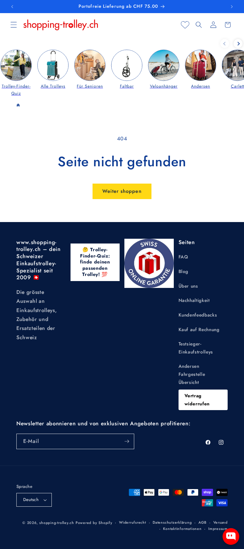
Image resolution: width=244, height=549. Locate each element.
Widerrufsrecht (132, 522)
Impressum (218, 528)
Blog (184, 271)
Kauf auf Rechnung (199, 329)
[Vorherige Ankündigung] (12, 6)
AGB (202, 522)
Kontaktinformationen (182, 528)
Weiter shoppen (121, 191)
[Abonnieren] (127, 441)
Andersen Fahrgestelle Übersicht (192, 374)
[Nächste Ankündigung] (231, 6)
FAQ (183, 257)
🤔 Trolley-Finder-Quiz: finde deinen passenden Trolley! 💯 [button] (95, 262)
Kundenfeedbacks (198, 315)
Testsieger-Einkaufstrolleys (196, 348)
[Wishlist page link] (185, 25)
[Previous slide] (224, 43)
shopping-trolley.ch (56, 522)
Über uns (188, 286)
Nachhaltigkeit (194, 300)
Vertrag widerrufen (197, 400)
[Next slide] (238, 43)
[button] (14, 25)
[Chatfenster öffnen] (231, 536)
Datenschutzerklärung (172, 522)
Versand (220, 522)
